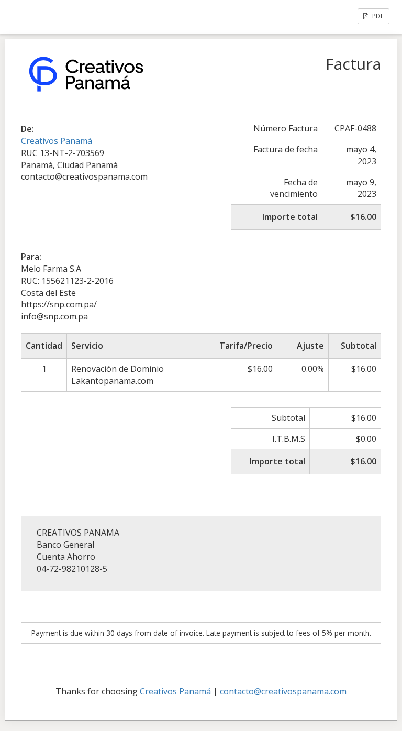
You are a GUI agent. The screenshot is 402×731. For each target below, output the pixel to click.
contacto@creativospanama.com (283, 691)
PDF (377, 16)
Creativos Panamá (56, 141)
